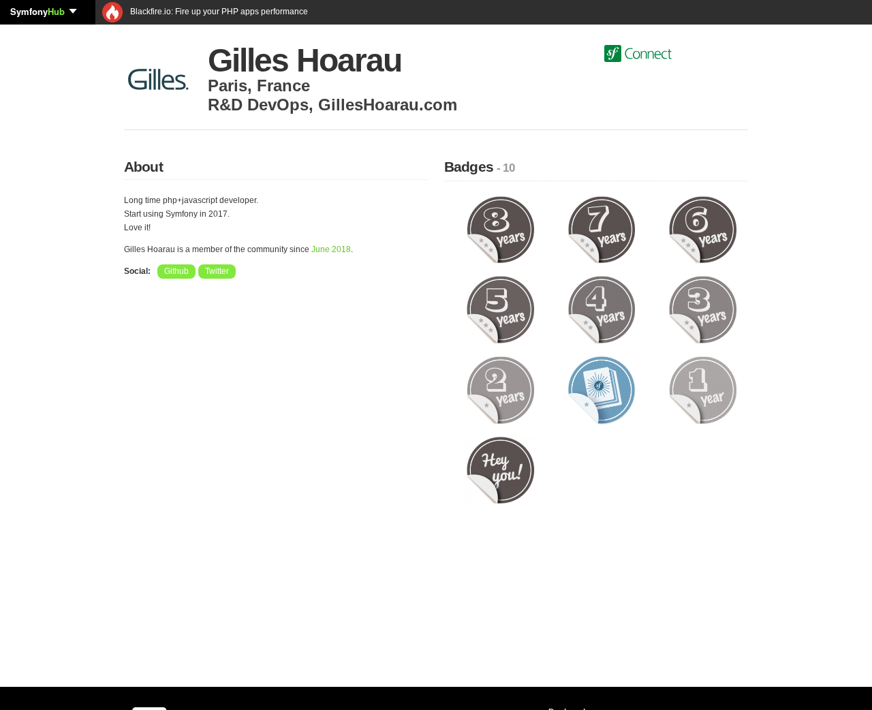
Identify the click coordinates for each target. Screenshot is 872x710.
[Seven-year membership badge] (602, 229)
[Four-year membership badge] (602, 309)
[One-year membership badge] (703, 390)
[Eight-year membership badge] (500, 229)
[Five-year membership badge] (500, 309)
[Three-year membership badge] (703, 309)
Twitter (217, 271)
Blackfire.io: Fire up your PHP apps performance (218, 11)
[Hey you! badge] (500, 469)
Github (176, 271)
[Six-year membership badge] (703, 229)
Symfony (37, 11)
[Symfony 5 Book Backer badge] (602, 390)
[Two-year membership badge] (500, 390)
